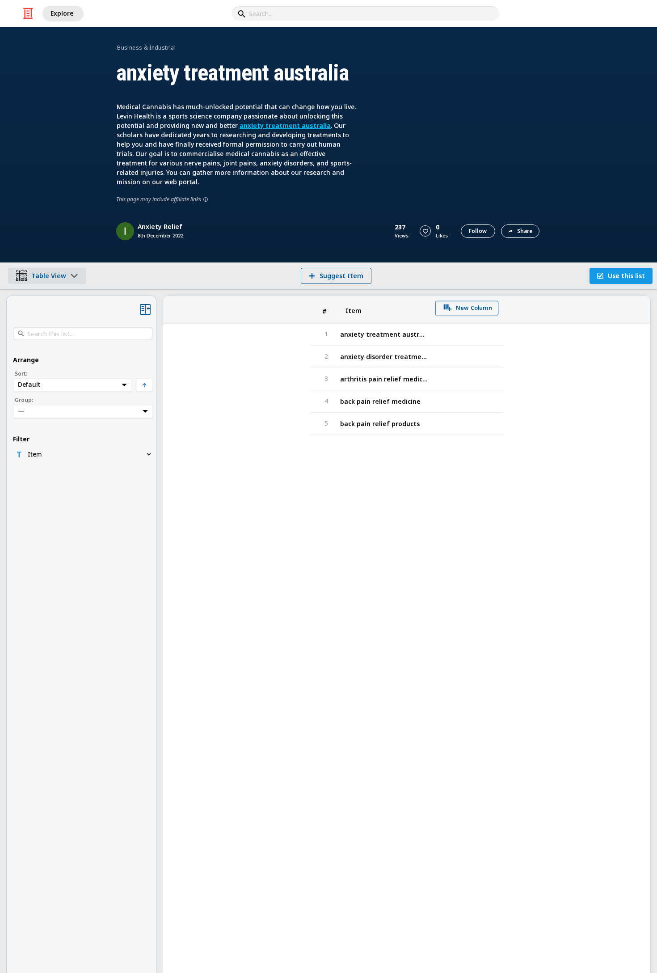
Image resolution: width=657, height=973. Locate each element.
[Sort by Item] (384, 309)
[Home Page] (28, 13)
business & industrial (146, 47)
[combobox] (366, 13)
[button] (425, 231)
